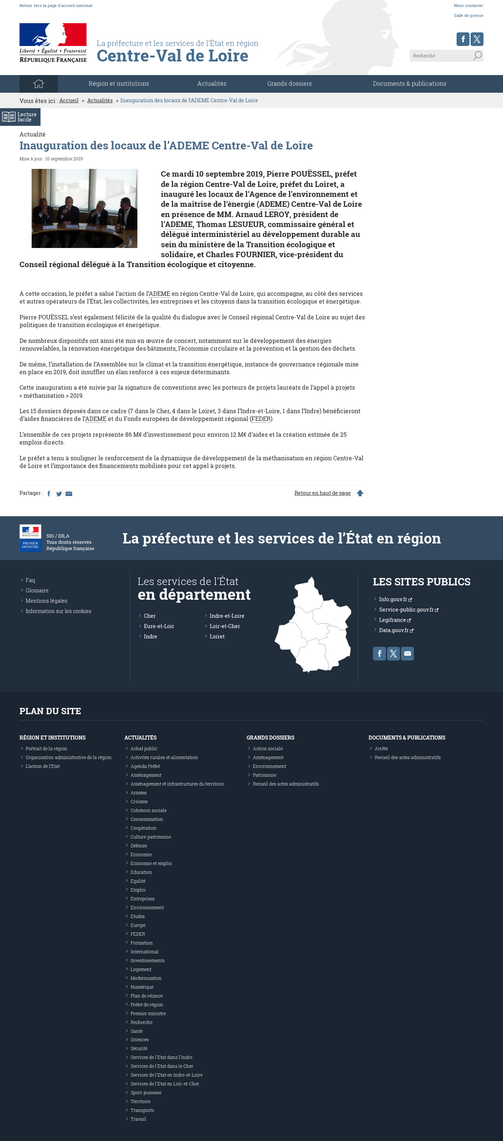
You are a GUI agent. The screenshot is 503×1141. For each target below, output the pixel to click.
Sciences (140, 1039)
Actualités (211, 83)
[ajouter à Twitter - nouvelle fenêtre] (58, 493)
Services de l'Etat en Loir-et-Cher (165, 1084)
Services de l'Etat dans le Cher (162, 1066)
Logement (141, 969)
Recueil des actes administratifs (286, 784)
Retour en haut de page (323, 493)
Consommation (147, 819)
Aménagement (146, 775)
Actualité (33, 134)
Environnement (147, 907)
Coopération (143, 828)
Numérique (142, 987)
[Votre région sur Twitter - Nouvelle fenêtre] (477, 39)
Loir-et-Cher (225, 626)
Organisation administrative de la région (69, 757)
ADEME (273, 204)
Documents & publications (409, 83)
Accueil (68, 100)
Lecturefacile (27, 117)
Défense (139, 845)
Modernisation (146, 978)
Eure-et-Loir (159, 626)
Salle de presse (468, 15)
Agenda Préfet (145, 766)
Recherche (141, 1022)
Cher (150, 615)
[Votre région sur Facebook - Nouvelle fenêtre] (463, 39)
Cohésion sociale (148, 810)
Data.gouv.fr (394, 630)
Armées (139, 792)
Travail (138, 1119)
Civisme (139, 801)
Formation (142, 943)
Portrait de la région (46, 748)
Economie (141, 854)
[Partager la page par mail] (68, 493)
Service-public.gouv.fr (407, 609)
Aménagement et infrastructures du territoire (177, 784)
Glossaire (37, 590)
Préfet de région (147, 1004)
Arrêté (381, 748)
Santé (137, 1031)
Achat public (144, 748)
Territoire (140, 1101)
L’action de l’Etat (43, 766)
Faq (30, 580)
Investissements (148, 960)
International (145, 951)
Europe (138, 925)
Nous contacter (468, 5)
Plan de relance (147, 996)
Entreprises (143, 898)
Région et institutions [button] (119, 83)
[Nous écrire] (407, 653)
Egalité (138, 881)
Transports (142, 1110)
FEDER (261, 418)
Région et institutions (52, 737)
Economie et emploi (151, 863)
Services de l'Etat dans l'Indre (161, 1057)
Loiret (217, 636)
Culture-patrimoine (151, 837)
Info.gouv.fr (393, 599)
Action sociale (268, 748)
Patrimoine (264, 775)
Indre (150, 636)
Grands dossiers (289, 83)
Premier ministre (148, 1013)
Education (141, 872)
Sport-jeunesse (146, 1092)
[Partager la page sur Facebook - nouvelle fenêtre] (48, 493)
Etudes (138, 916)
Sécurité (139, 1048)
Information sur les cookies (58, 610)
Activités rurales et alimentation (164, 757)
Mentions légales (46, 600)
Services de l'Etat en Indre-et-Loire (167, 1075)
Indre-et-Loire (227, 615)
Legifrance (393, 619)
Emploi (138, 890)
